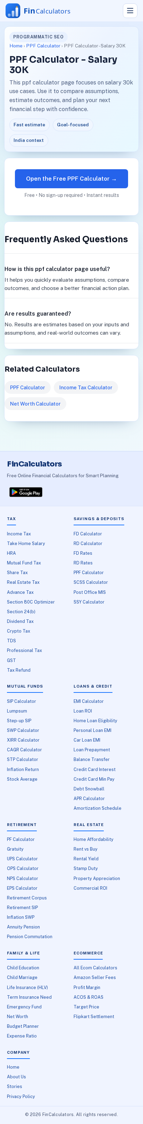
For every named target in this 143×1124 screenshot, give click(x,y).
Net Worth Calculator (35, 404)
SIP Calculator (21, 701)
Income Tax (19, 533)
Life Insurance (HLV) (27, 987)
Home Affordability (93, 839)
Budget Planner (23, 1026)
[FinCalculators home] (45, 10)
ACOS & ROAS (88, 997)
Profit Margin (87, 987)
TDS (11, 640)
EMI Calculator (89, 701)
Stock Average (22, 779)
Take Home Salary (26, 543)
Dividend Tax (20, 621)
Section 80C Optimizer (31, 602)
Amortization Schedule (97, 808)
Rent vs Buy (86, 849)
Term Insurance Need (29, 997)
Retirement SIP (22, 907)
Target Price (86, 1006)
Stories (14, 1086)
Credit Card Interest (95, 769)
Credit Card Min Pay (94, 779)
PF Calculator (21, 839)
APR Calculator (89, 798)
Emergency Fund (24, 1006)
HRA (11, 553)
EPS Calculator (22, 888)
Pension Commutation (29, 936)
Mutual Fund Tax (24, 562)
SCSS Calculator (91, 582)
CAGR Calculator (24, 749)
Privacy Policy (21, 1096)
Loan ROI (83, 711)
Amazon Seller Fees (95, 977)
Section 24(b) (21, 611)
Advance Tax (20, 592)
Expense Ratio (22, 1036)
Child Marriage (22, 977)
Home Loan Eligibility (95, 720)
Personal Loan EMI (92, 730)
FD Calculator (88, 533)
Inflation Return (23, 769)
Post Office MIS (90, 592)
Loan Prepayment (92, 749)
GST (11, 660)
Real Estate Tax (23, 582)
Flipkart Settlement (94, 1016)
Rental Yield (86, 858)
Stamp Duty (86, 868)
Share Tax (17, 572)
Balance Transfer (92, 759)
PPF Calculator (43, 45)
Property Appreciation (97, 878)
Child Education (23, 967)
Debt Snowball (89, 788)
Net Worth (17, 1016)
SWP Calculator (23, 730)
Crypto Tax (18, 631)
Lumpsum (17, 711)
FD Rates (83, 553)
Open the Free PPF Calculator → (71, 178)
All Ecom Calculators (95, 967)
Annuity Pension (23, 927)
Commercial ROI (90, 888)
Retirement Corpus (27, 897)
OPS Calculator (23, 868)
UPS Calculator (22, 858)
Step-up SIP (19, 720)
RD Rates (83, 562)
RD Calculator (88, 543)
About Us (16, 1076)
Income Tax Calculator (85, 387)
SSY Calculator (89, 602)
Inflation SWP (20, 917)
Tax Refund (19, 670)
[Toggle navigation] (130, 10)
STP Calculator (22, 759)
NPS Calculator (22, 878)
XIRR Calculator (23, 740)
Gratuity (15, 849)
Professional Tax (24, 650)
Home (16, 45)
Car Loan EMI (87, 740)
